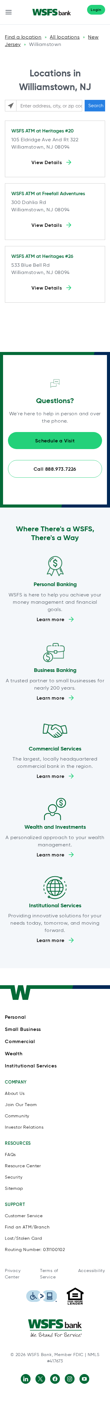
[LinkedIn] (26, 1379)
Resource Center (23, 1166)
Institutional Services (31, 1066)
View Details (46, 162)
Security (13, 1177)
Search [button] (95, 105)
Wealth (14, 1053)
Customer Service (24, 1215)
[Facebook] (55, 1379)
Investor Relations (24, 1127)
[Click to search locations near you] (10, 105)
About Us (14, 1093)
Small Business (23, 1029)
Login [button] (96, 9)
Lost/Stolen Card (23, 1238)
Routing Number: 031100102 (35, 1249)
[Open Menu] (8, 12)
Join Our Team (21, 1104)
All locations (64, 37)
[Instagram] (70, 1379)
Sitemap (14, 1188)
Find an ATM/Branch (27, 1227)
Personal (15, 1017)
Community (17, 1116)
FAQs (10, 1154)
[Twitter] (40, 1379)
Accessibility (91, 1270)
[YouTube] (84, 1379)
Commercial (20, 1041)
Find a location (23, 37)
